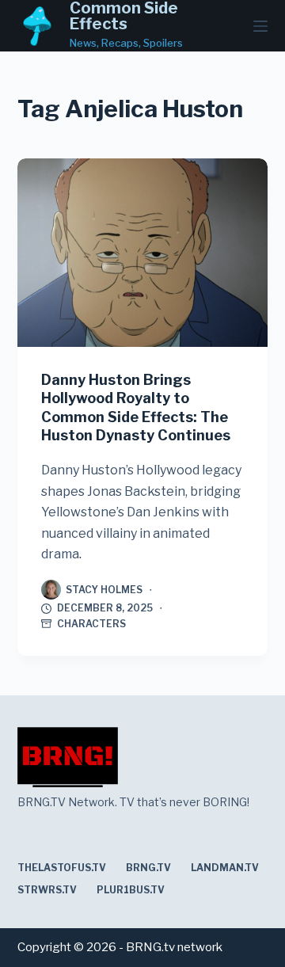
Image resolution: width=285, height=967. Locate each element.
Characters (91, 624)
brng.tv (148, 868)
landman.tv (225, 868)
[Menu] (260, 26)
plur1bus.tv (131, 890)
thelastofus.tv (61, 868)
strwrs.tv (47, 890)
